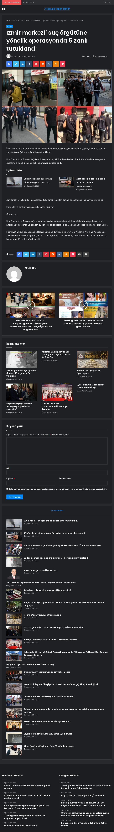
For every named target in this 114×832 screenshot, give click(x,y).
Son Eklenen (57, 510)
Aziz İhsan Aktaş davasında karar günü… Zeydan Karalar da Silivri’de (56, 354)
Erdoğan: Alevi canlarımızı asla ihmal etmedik (47, 672)
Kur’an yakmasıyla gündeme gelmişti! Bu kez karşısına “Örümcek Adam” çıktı (55, 2)
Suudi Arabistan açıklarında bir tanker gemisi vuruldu (51, 520)
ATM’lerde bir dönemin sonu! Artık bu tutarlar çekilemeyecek (90, 182)
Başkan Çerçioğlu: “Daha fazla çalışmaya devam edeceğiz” (19, 406)
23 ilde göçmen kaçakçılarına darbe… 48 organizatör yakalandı (21, 373)
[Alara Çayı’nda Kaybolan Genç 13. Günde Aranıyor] (14, 750)
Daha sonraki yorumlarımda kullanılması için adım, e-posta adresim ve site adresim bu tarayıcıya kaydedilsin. (58, 489)
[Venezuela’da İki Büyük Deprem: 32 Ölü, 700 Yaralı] (14, 700)
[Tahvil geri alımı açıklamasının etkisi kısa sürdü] (14, 594)
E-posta (10, 478)
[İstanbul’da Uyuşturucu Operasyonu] (92, 359)
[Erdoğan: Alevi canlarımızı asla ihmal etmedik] (14, 676)
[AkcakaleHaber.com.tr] (57, 9)
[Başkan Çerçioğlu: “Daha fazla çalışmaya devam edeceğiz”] (21, 392)
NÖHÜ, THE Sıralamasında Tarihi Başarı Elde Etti (47, 721)
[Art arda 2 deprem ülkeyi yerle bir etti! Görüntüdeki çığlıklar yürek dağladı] (14, 688)
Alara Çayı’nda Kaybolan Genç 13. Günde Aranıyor (49, 746)
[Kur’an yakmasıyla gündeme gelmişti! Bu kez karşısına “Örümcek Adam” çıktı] (14, 549)
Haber (20, 20)
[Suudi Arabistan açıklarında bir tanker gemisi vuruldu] (14, 182)
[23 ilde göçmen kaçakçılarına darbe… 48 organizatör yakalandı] (21, 359)
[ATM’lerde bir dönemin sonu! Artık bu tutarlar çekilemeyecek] (66, 182)
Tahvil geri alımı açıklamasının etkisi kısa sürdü (47, 590)
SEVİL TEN (15, 56)
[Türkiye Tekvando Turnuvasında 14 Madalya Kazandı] (57, 392)
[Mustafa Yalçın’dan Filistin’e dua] (14, 574)
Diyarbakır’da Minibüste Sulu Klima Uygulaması (48, 733)
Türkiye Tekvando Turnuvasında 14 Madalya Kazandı (55, 406)
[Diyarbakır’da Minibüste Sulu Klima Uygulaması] (14, 737)
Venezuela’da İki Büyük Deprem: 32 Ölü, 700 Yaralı (49, 696)
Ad (8, 468)
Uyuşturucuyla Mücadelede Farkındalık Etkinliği (91, 386)
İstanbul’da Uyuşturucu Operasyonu (89, 372)
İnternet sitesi (65, 478)
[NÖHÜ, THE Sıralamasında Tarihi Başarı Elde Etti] (14, 725)
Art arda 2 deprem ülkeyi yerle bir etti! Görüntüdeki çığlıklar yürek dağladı (61, 684)
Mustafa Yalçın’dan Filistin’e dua (40, 570)
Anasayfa (12, 20)
